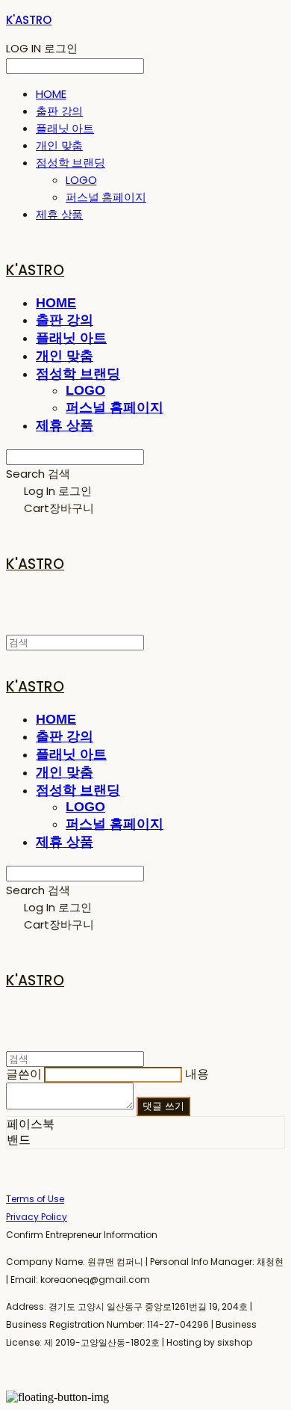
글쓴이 (24, 1074)
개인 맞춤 (59, 145)
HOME (51, 94)
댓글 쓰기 (163, 1106)
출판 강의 (59, 111)
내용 (197, 1074)
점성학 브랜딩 (70, 162)
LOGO (81, 180)
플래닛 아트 (65, 128)
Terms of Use (35, 1198)
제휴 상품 (59, 214)
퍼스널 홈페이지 (106, 197)
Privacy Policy (36, 1216)
